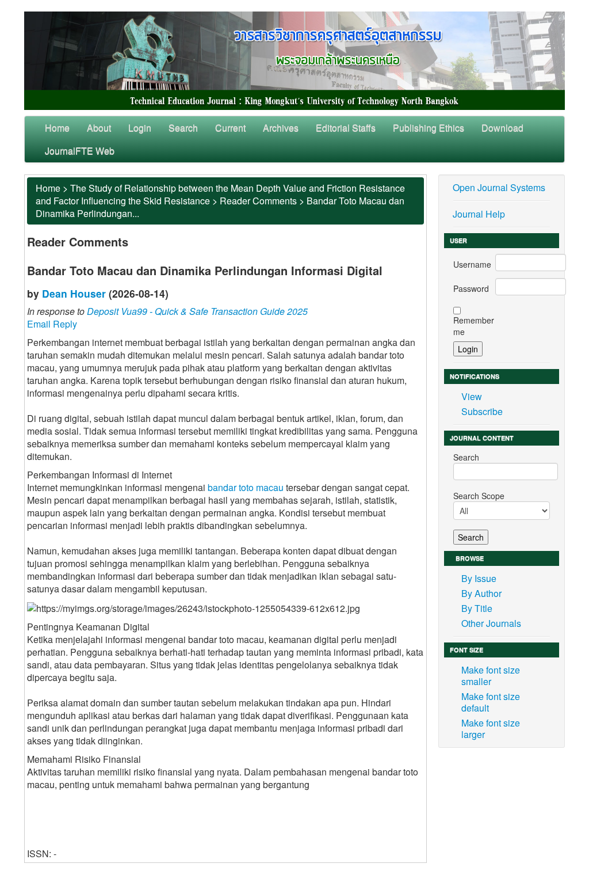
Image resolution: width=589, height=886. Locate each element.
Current (230, 127)
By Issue (478, 578)
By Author (481, 593)
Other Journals (491, 623)
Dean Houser (74, 293)
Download (502, 127)
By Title (476, 608)
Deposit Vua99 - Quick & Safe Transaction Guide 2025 (197, 311)
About (99, 127)
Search (183, 127)
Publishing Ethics (428, 127)
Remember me (473, 325)
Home (57, 127)
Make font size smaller (490, 675)
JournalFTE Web (79, 150)
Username (472, 264)
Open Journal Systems (499, 187)
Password (471, 288)
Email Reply (52, 323)
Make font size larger (490, 728)
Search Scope (478, 495)
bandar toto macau (246, 487)
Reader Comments (258, 200)
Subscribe (482, 411)
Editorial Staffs (346, 127)
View (471, 396)
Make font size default (490, 702)
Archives (281, 127)
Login (139, 127)
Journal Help (479, 213)
